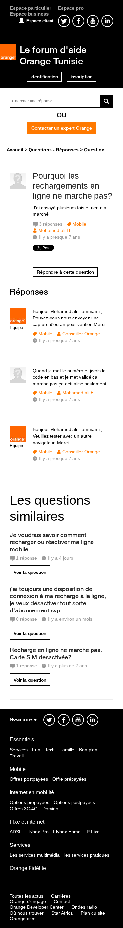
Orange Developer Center (37, 907)
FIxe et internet (27, 822)
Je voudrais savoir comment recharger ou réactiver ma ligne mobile (52, 542)
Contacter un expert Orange (61, 128)
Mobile (79, 224)
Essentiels (22, 739)
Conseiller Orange (81, 333)
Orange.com (23, 918)
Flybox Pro (37, 831)
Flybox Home (67, 831)
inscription (81, 77)
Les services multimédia (35, 855)
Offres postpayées (29, 779)
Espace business (29, 14)
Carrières (61, 896)
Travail (17, 755)
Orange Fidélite (28, 868)
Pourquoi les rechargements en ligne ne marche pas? (72, 186)
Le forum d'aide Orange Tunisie (53, 55)
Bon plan (88, 749)
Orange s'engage (28, 901)
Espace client (39, 20)
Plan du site (93, 913)
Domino (50, 808)
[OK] (106, 101)
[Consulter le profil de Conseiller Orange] (18, 322)
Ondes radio (84, 907)
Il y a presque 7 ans (59, 340)
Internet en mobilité (32, 792)
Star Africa (62, 913)
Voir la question (30, 572)
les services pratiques (86, 855)
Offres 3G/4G (24, 808)
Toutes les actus (26, 896)
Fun (36, 749)
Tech (50, 749)
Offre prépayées (69, 779)
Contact (62, 901)
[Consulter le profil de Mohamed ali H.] (18, 187)
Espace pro (71, 8)
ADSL (16, 831)
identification (44, 77)
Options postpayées (74, 802)
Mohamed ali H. (54, 230)
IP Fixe (92, 831)
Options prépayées (29, 802)
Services (19, 749)
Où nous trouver (27, 913)
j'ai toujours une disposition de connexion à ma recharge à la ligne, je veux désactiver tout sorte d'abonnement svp (58, 599)
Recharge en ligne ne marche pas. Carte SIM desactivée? (56, 653)
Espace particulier (30, 8)
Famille (66, 749)
